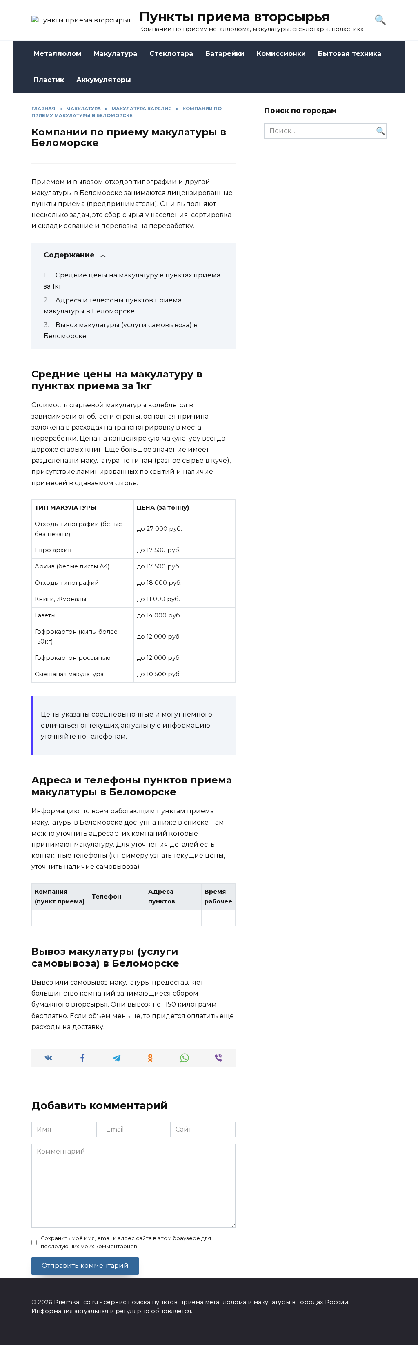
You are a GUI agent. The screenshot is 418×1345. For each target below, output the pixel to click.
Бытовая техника (349, 54)
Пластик (48, 80)
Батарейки (225, 54)
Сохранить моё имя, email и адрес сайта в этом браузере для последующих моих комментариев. (126, 1242)
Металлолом (57, 54)
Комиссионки (281, 54)
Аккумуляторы (103, 80)
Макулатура (115, 54)
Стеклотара (171, 54)
